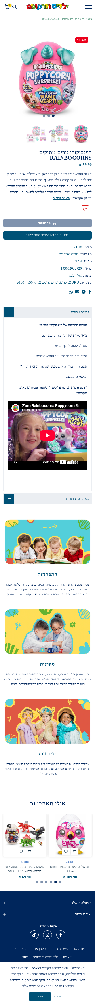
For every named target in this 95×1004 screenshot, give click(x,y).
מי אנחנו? (21, 949)
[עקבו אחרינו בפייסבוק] (60, 934)
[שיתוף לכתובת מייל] (77, 292)
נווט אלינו (69, 957)
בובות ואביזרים (69, 254)
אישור (40, 996)
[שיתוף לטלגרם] (84, 292)
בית (90, 19)
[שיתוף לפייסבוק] (90, 292)
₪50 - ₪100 (25, 282)
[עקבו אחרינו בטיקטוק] (34, 934)
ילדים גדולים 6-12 (46, 282)
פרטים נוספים (61, 198)
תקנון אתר (39, 949)
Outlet (24, 957)
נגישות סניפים (59, 949)
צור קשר (79, 949)
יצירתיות (48, 753)
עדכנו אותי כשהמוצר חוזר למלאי (48, 235)
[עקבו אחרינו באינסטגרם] (47, 934)
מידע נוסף (56, 996)
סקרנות (47, 664)
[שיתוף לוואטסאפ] (71, 292)
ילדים (63, 282)
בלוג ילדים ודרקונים (46, 957)
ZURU (79, 247)
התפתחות (47, 574)
